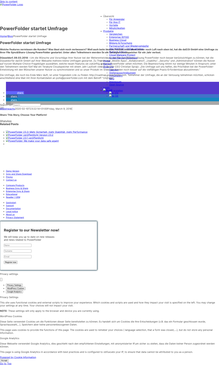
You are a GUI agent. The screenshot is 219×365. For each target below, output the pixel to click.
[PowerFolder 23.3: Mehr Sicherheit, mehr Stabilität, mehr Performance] (46, 131)
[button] (15, 92)
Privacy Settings (14, 285)
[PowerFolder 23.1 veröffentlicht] (25, 137)
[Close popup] (1, 279)
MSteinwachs (7, 108)
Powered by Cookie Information (18, 357)
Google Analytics (14, 292)
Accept (4, 360)
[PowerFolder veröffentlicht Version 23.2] (29, 134)
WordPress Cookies (15, 288)
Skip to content (8, 1)
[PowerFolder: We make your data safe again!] (32, 140)
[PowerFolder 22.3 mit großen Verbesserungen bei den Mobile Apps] (112, 153)
